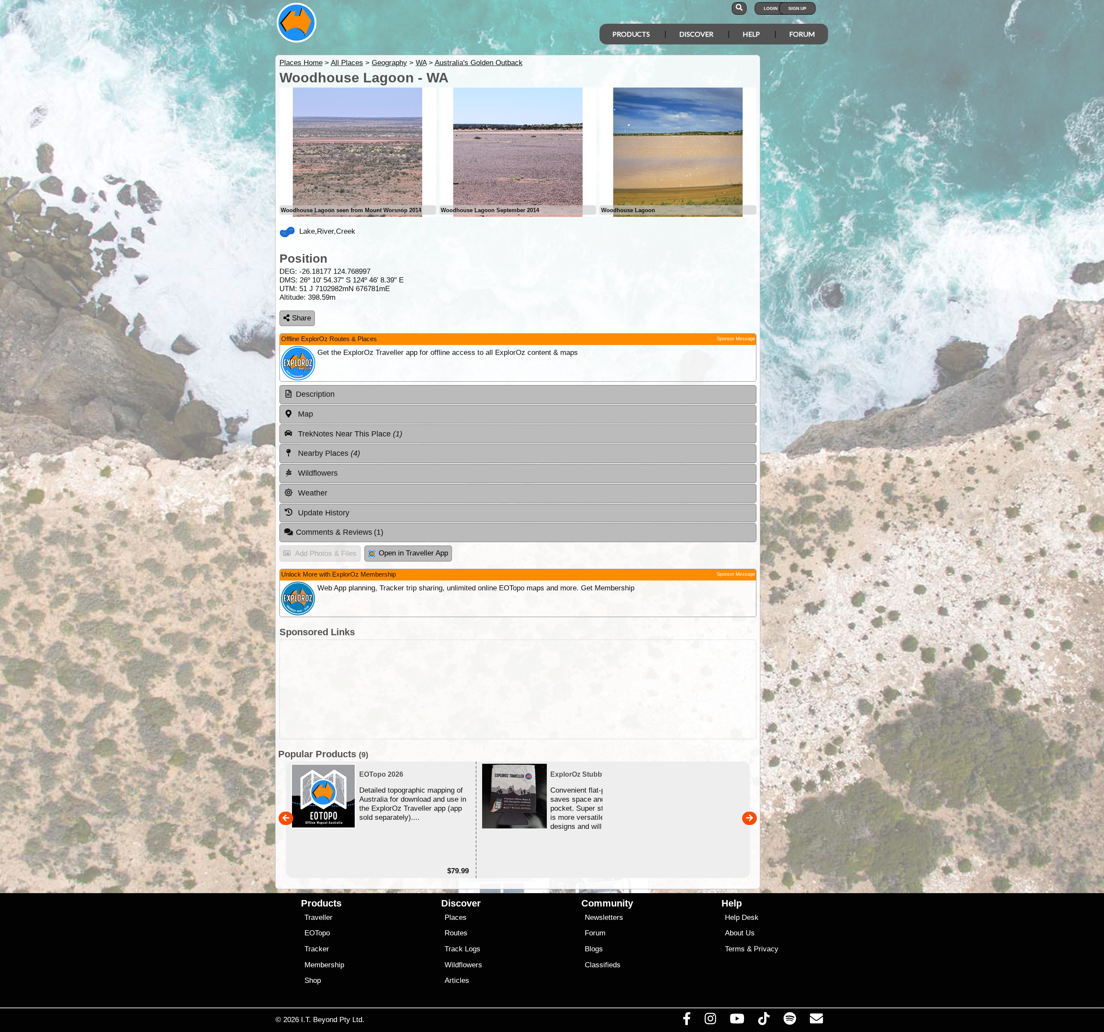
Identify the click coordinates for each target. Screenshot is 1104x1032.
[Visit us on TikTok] (764, 1020)
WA (421, 63)
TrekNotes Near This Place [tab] (349, 434)
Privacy (766, 949)
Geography (389, 63)
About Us (740, 933)
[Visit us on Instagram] (710, 1020)
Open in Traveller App (413, 553)
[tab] (517, 394)
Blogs (594, 949)
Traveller (318, 917)
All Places (347, 63)
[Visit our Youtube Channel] (737, 1020)
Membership (324, 965)
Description (315, 394)
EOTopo (317, 933)
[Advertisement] (560, 689)
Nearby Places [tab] (328, 453)
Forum (802, 34)
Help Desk (742, 917)
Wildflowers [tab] (317, 473)
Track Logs (462, 949)
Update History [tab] (322, 512)
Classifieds (603, 965)
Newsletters (604, 917)
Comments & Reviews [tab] (340, 532)
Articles (457, 980)
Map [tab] (304, 414)
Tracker (316, 949)
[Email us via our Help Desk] (816, 1020)
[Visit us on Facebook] (686, 1020)
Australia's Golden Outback (479, 63)
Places (456, 917)
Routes (456, 933)
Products (631, 34)
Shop (312, 980)
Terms (735, 949)
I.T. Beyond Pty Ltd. (332, 1019)
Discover (696, 34)
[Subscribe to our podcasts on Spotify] (789, 1020)
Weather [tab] (311, 493)
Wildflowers (463, 965)
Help (751, 34)
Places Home (301, 63)
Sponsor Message (736, 338)
